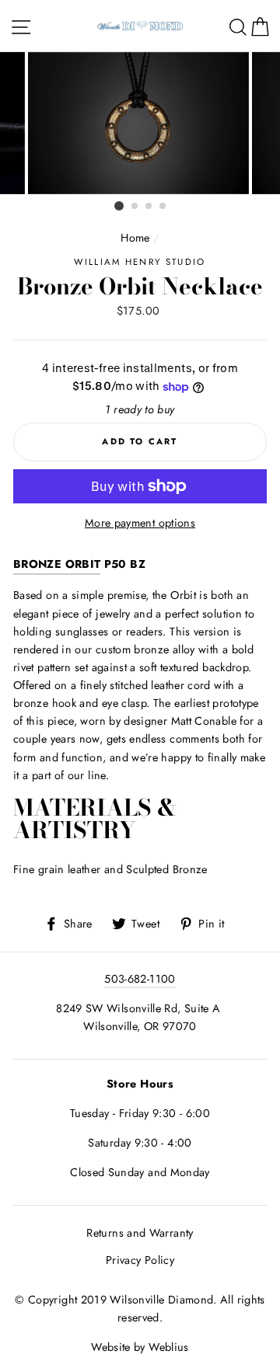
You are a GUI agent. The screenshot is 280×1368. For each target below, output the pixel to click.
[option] (140, 123)
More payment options (140, 523)
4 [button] (163, 207)
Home (135, 237)
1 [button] (119, 206)
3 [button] (149, 207)
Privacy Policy (140, 1260)
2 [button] (135, 207)
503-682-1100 (139, 979)
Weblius (169, 1347)
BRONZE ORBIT (56, 564)
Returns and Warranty (139, 1233)
